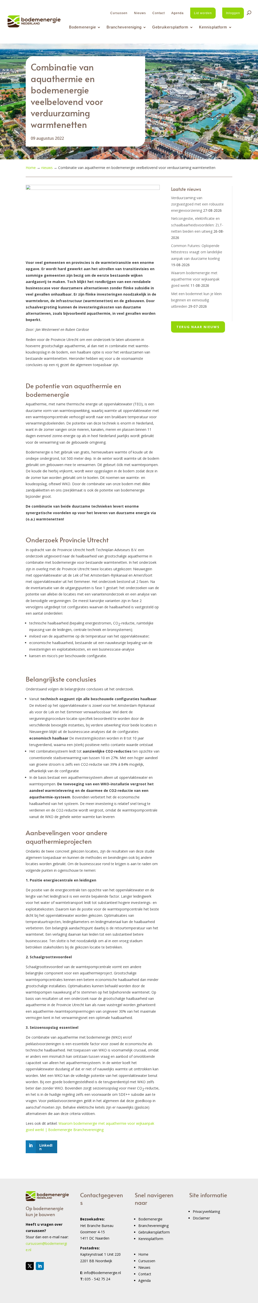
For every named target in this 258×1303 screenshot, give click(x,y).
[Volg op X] (30, 1266)
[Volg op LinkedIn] (40, 1266)
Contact (158, 13)
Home (143, 1254)
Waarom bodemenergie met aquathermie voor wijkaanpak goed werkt (195, 279)
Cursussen (118, 13)
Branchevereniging (124, 27)
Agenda (177, 13)
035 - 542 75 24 (97, 1279)
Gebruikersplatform (170, 27)
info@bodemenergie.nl (102, 1272)
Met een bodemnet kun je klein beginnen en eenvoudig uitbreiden (196, 300)
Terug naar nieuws (198, 327)
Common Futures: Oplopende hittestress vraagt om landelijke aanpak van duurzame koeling (196, 252)
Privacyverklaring (206, 1211)
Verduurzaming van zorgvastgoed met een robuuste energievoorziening (197, 204)
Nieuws (140, 13)
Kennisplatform (213, 27)
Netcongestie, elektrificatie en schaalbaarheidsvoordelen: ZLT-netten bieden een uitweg (197, 224)
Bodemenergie (82, 27)
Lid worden (203, 13)
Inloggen (233, 13)
